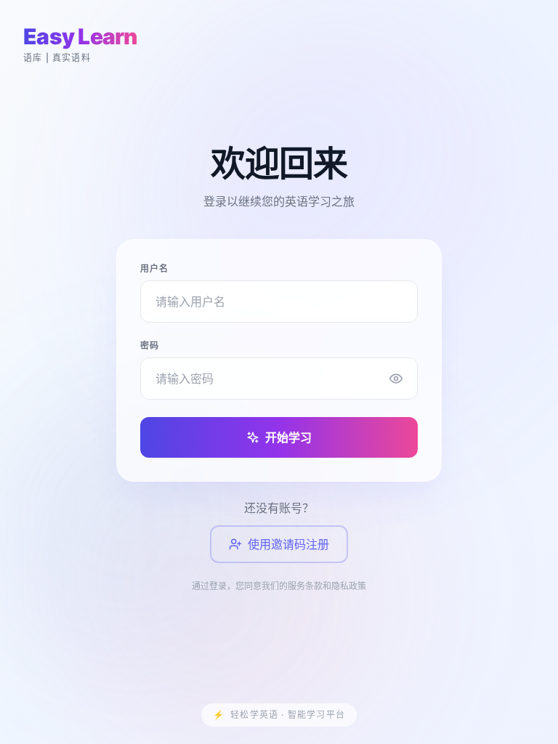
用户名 (154, 268)
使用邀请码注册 (288, 544)
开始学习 (288, 437)
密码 (149, 345)
